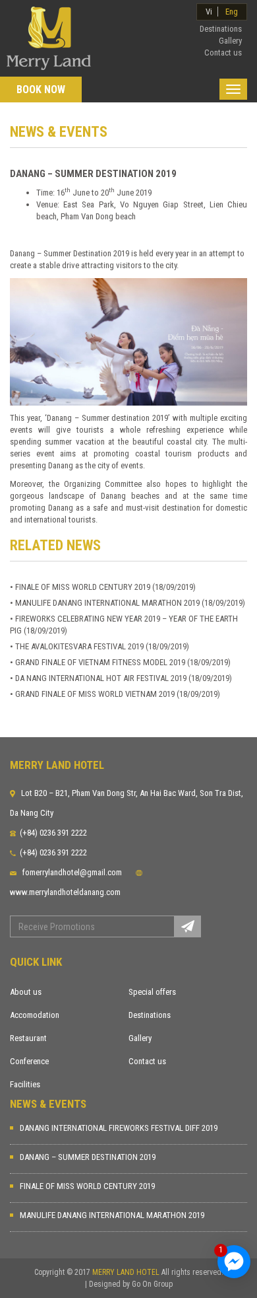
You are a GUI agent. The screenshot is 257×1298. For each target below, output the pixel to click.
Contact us (147, 1061)
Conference (29, 1061)
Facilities (25, 1084)
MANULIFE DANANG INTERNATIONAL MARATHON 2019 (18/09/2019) (130, 603)
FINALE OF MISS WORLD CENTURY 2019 (87, 1186)
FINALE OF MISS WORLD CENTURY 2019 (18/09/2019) (105, 587)
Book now (40, 89)
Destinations (149, 1015)
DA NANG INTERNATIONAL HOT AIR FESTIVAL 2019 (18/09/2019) (123, 678)
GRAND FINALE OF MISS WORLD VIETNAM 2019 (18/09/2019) (117, 694)
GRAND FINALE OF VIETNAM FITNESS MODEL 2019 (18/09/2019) (123, 662)
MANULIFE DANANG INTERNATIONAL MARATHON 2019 (112, 1215)
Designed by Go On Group (131, 1284)
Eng (231, 12)
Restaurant (28, 1038)
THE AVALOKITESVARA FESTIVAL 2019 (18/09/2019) (102, 646)
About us (26, 992)
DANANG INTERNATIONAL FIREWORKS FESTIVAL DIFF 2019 (118, 1128)
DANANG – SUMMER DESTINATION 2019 (88, 1157)
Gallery (140, 1038)
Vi (209, 12)
